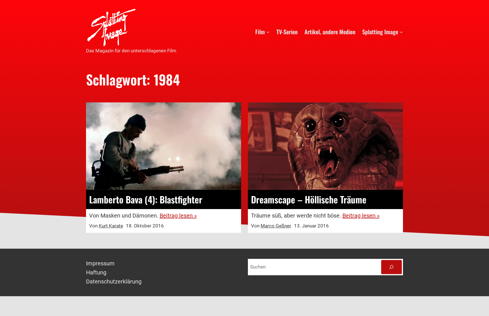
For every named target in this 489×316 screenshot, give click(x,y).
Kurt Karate (111, 226)
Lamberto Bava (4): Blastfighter (145, 199)
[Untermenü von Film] (268, 31)
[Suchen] (391, 267)
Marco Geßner (276, 226)
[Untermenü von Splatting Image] (401, 31)
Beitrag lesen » (178, 215)
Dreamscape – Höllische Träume (308, 199)
